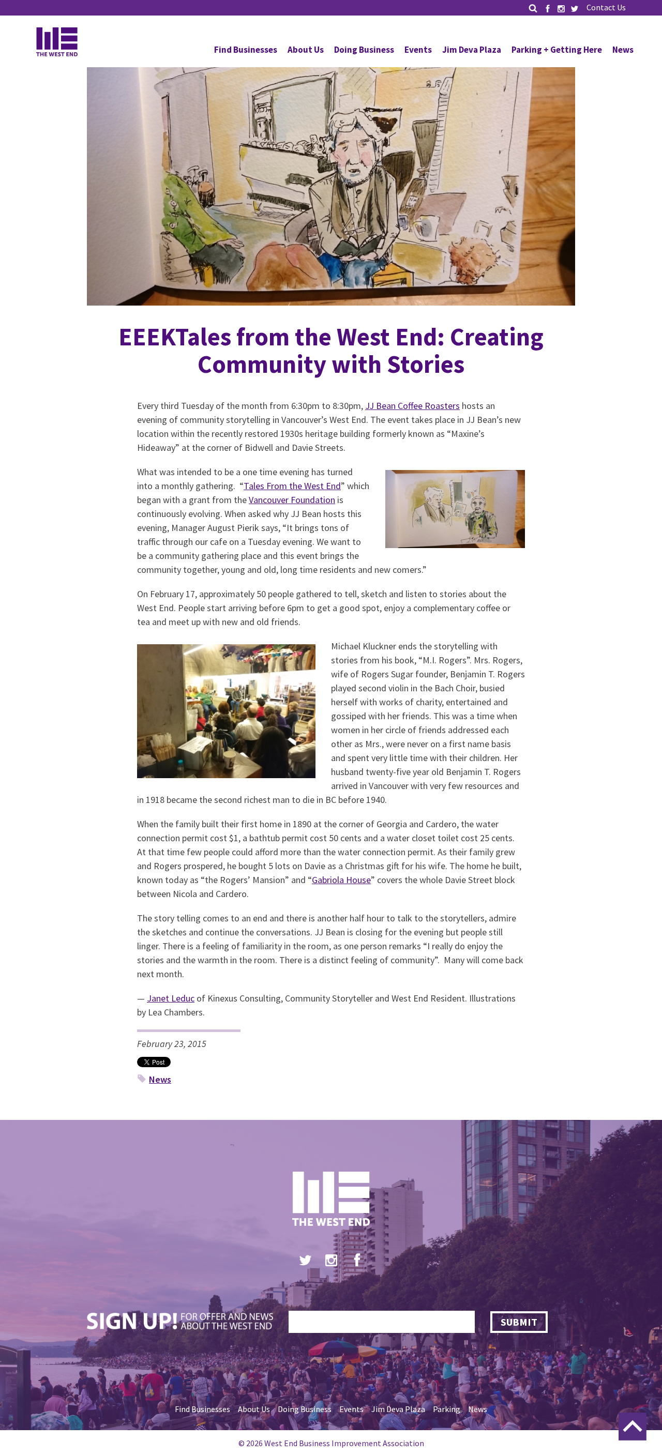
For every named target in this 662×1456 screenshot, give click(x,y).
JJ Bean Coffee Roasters (412, 406)
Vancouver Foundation (292, 500)
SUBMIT (519, 1321)
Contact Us (606, 7)
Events (418, 49)
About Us (306, 49)
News (623, 49)
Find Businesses (245, 49)
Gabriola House (341, 880)
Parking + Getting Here (556, 49)
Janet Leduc (170, 998)
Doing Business (364, 49)
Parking (446, 1409)
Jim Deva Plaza (471, 49)
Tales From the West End (292, 486)
